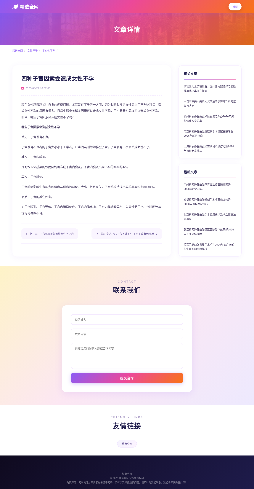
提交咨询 (127, 378)
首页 (235, 7)
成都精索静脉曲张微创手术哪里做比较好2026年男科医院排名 (207, 201)
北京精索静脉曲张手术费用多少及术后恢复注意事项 (210, 216)
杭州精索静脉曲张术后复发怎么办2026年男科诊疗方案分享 (209, 118)
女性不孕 (32, 50)
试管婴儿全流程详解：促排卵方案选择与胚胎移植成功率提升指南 (210, 88)
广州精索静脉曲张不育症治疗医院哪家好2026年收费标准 (207, 186)
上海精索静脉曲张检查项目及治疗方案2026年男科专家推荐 (209, 148)
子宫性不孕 (48, 50)
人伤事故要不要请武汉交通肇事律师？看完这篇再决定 (210, 103)
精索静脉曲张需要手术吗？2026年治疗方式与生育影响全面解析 (209, 247)
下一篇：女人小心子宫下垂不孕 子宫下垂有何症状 (125, 233)
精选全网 (29, 6)
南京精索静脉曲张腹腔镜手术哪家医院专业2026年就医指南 (208, 133)
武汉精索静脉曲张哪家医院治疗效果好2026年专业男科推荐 (209, 231)
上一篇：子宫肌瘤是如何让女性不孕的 (51, 233)
